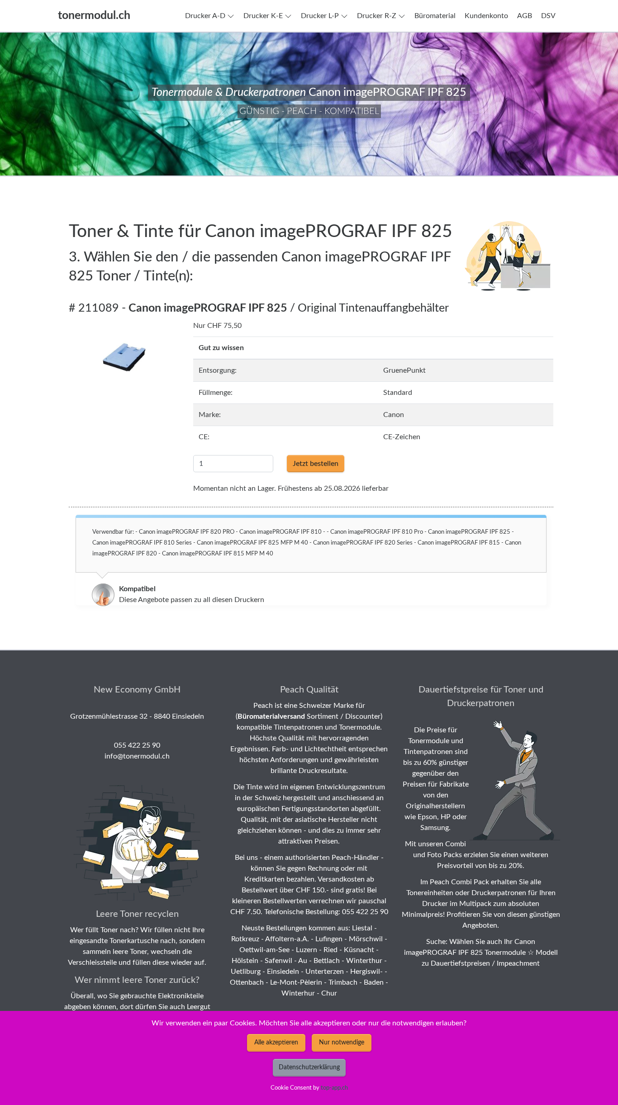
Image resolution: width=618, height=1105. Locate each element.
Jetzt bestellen (315, 463)
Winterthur (364, 960)
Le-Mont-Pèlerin (296, 982)
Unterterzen (324, 971)
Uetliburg (246, 971)
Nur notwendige (341, 1042)
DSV (548, 15)
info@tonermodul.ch (137, 756)
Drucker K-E (263, 15)
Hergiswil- (366, 971)
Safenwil (278, 960)
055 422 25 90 (137, 745)
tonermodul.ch (94, 15)
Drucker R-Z (376, 15)
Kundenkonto (486, 15)
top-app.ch (334, 1088)
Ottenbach (247, 982)
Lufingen (328, 939)
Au (302, 960)
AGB (524, 15)
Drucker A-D (205, 15)
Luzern (306, 949)
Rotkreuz (245, 939)
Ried (330, 949)
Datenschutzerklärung (309, 1067)
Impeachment (518, 963)
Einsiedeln (283, 971)
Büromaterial (435, 15)
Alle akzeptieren (276, 1042)
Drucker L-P (320, 15)
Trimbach (342, 982)
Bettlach (327, 960)
